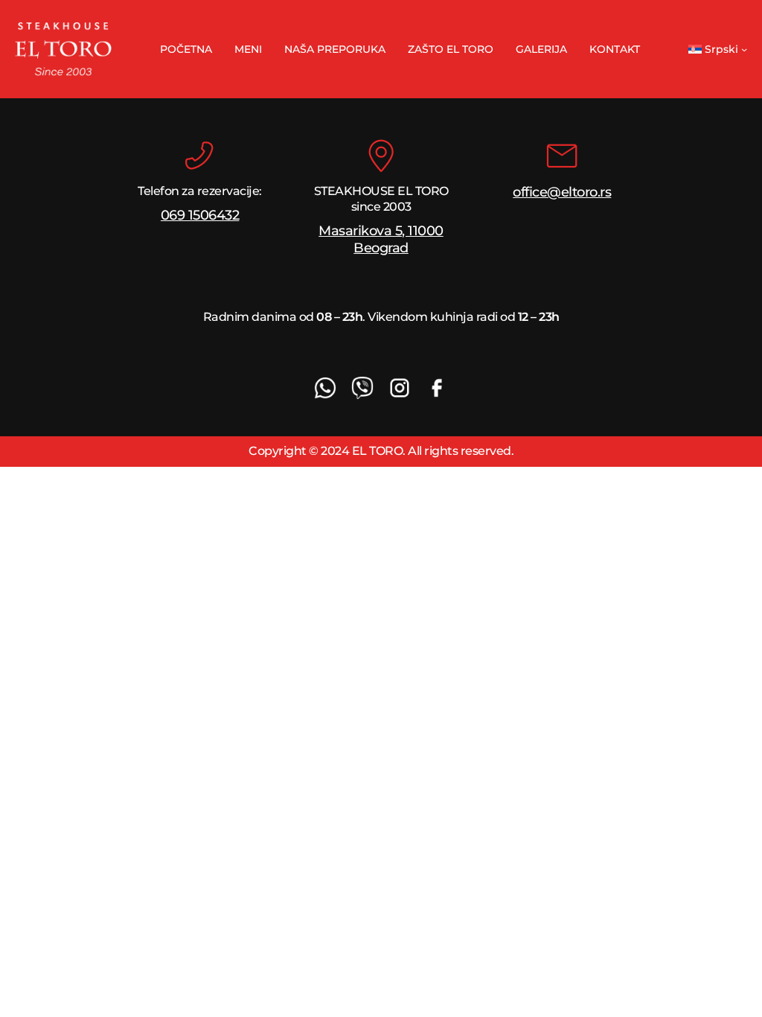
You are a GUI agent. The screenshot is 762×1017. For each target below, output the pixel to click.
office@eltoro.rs (562, 192)
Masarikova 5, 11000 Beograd (381, 239)
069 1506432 (200, 215)
